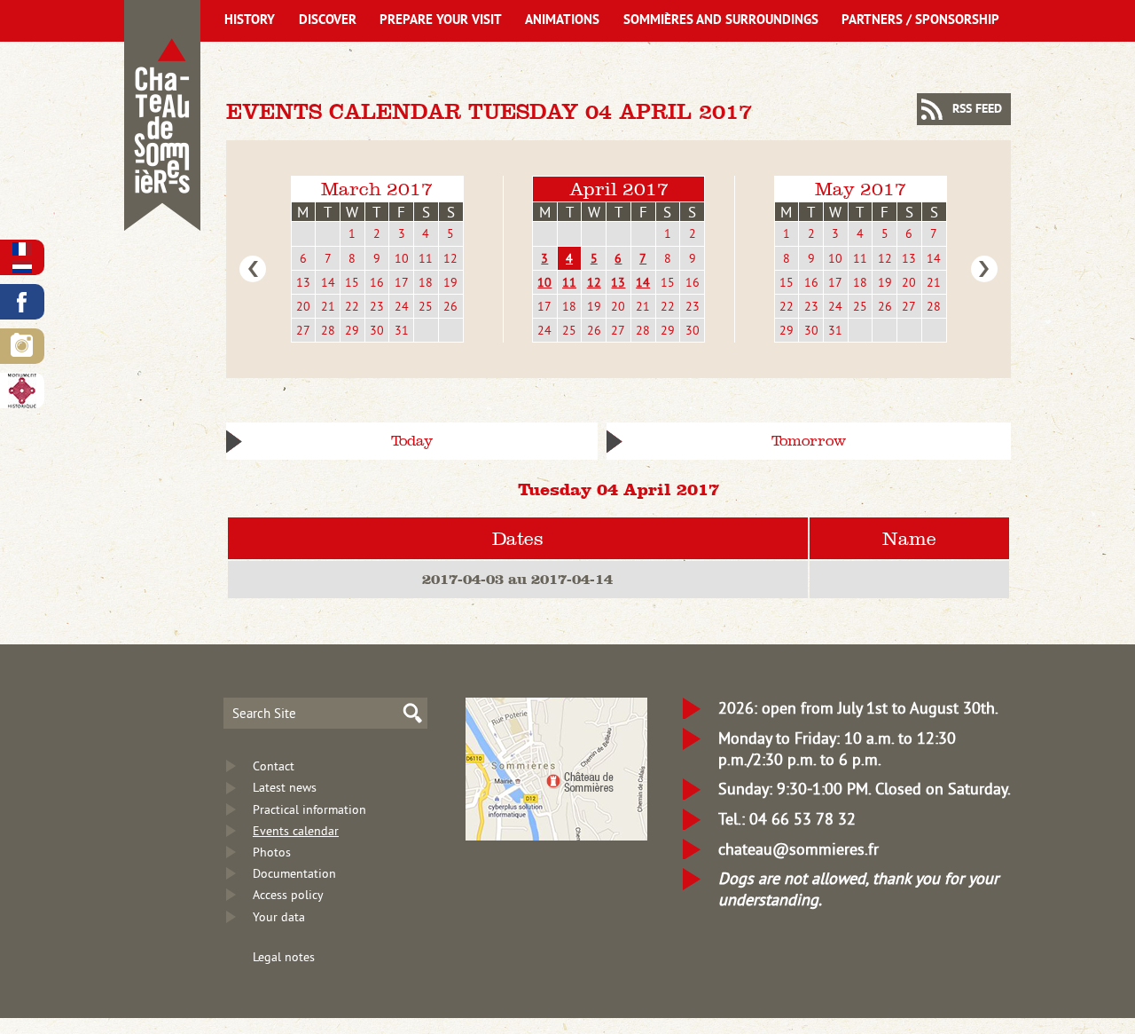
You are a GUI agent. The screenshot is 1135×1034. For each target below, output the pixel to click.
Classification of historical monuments (22, 390)
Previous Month (252, 269)
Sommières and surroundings (720, 20)
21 (328, 306)
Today (412, 440)
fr (22, 249)
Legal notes (284, 957)
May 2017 (860, 188)
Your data (279, 917)
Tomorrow (808, 440)
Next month (984, 269)
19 (450, 282)
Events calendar (296, 831)
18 (426, 282)
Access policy (288, 895)
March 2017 (377, 188)
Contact (273, 766)
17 (402, 282)
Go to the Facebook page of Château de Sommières (22, 302)
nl (22, 266)
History (249, 20)
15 (352, 282)
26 (450, 306)
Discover (327, 20)
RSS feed (977, 109)
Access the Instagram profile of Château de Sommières (22, 346)
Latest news (285, 787)
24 (402, 306)
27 (303, 330)
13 (303, 282)
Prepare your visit (441, 20)
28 (328, 330)
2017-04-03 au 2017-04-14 (517, 579)
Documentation (294, 873)
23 (377, 306)
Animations (562, 20)
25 (426, 306)
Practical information (309, 809)
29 (352, 330)
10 (402, 258)
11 (426, 258)
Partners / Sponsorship (920, 20)
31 (402, 330)
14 (328, 282)
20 (303, 306)
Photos (272, 852)
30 (377, 330)
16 (377, 282)
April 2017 (619, 188)
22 (352, 306)
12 (450, 258)
